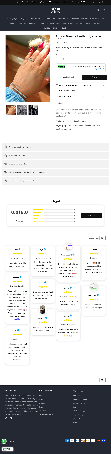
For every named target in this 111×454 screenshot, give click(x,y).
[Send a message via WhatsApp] (4, 441)
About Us (76, 395)
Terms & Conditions (80, 399)
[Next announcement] (93, 2)
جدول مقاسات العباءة (80, 411)
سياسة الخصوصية (78, 415)
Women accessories (46, 415)
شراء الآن (94, 77)
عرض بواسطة (94, 238)
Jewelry (42, 407)
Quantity (59, 55)
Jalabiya (42, 403)
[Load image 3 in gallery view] (33, 110)
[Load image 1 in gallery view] (11, 110)
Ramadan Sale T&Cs (80, 403)
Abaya (41, 399)
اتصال (74, 407)
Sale (40, 395)
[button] (97, 10)
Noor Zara (14, 449)
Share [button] (60, 103)
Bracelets (42, 411)
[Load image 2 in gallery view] (22, 110)
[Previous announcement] (17, 2)
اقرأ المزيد (17, 319)
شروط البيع (76, 418)
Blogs (75, 422)
